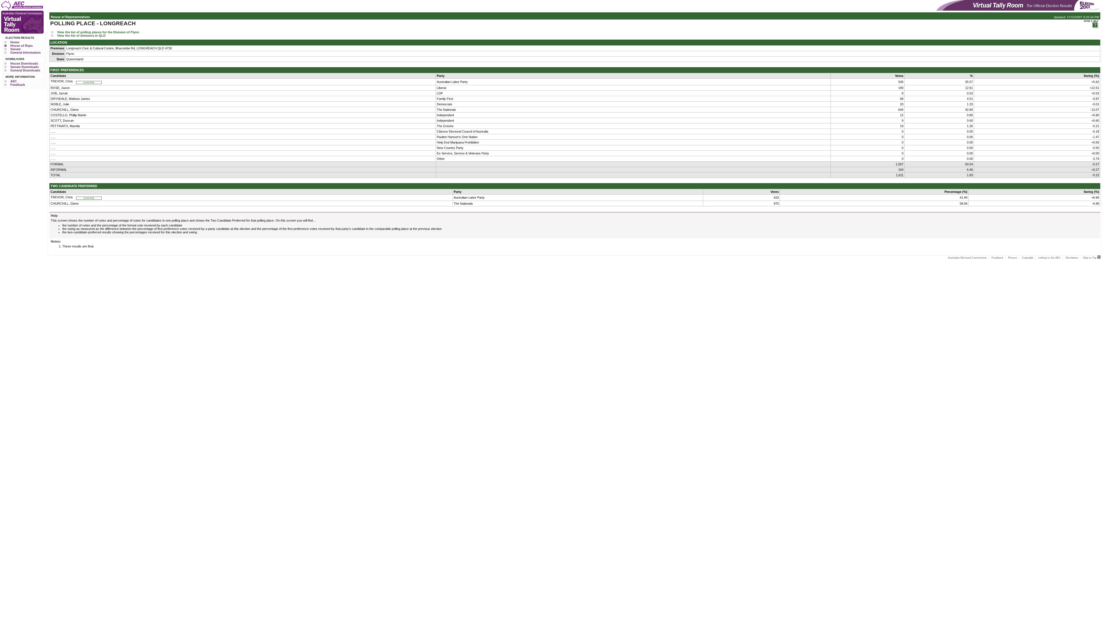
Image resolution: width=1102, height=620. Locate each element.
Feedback (17, 84)
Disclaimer (1072, 257)
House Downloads (24, 63)
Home (14, 42)
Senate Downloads (24, 67)
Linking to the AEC (1049, 257)
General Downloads (25, 70)
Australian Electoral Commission (967, 257)
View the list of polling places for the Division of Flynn (98, 32)
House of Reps (21, 45)
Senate (15, 49)
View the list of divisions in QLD (81, 35)
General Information (25, 52)
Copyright (1027, 257)
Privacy (1012, 257)
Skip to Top (1090, 257)
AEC (13, 81)
